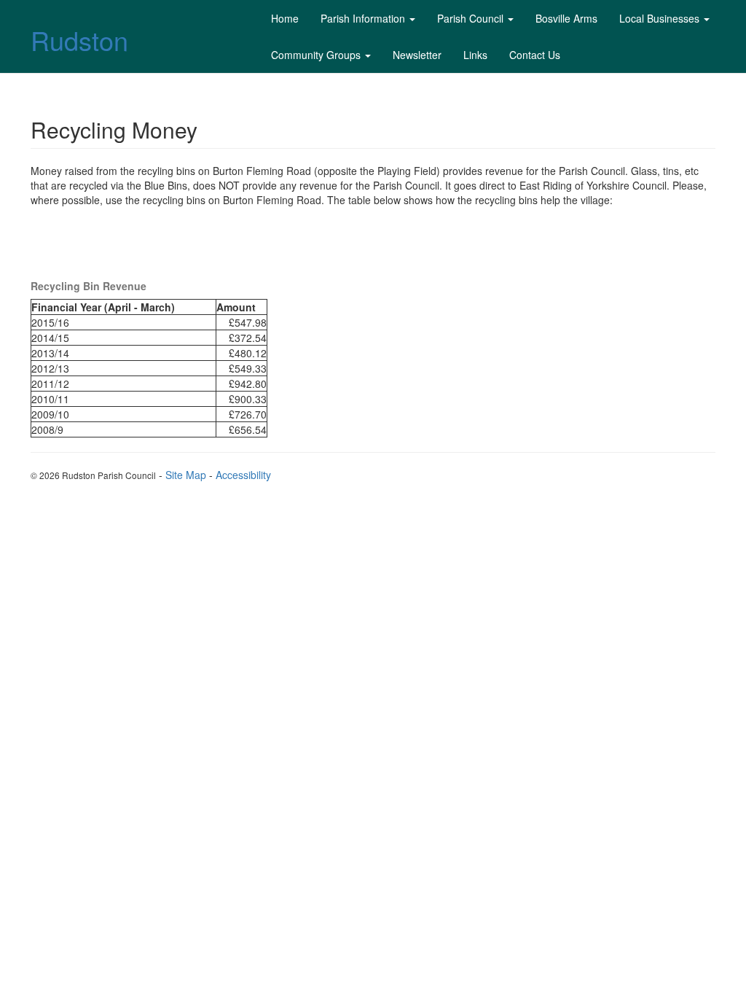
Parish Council (470, 18)
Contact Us (534, 54)
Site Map (185, 474)
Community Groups (316, 54)
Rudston (79, 39)
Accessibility (243, 474)
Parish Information (363, 18)
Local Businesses (659, 18)
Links (475, 54)
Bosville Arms (566, 18)
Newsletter (417, 54)
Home (285, 18)
